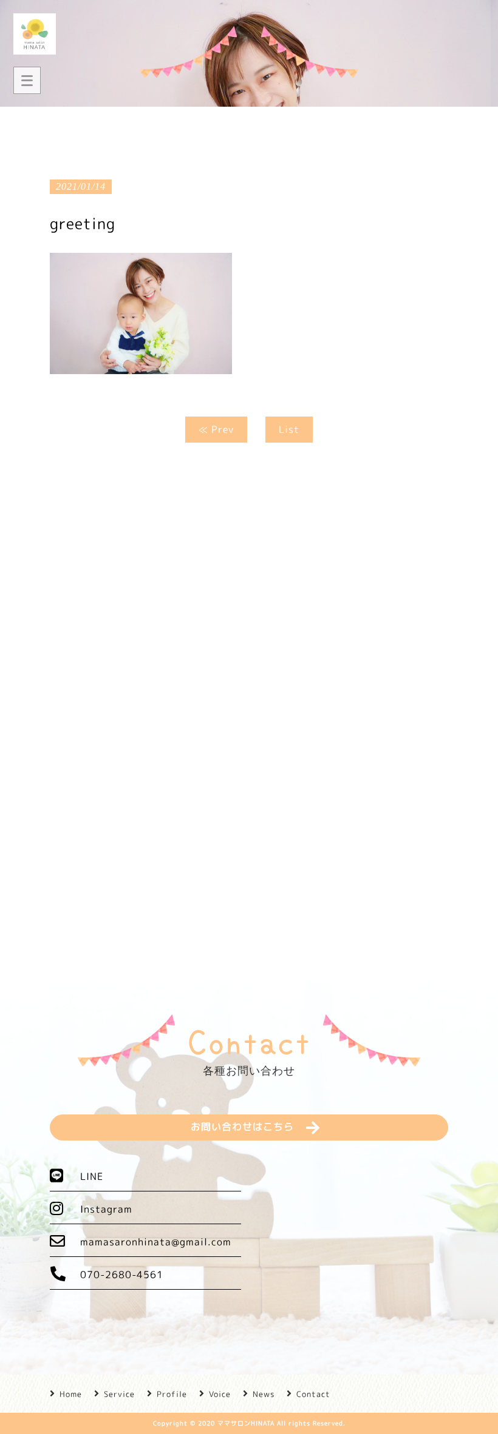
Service (119, 1394)
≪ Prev (216, 429)
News (264, 1394)
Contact (313, 1394)
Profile (172, 1394)
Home (71, 1394)
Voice (220, 1394)
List (289, 429)
